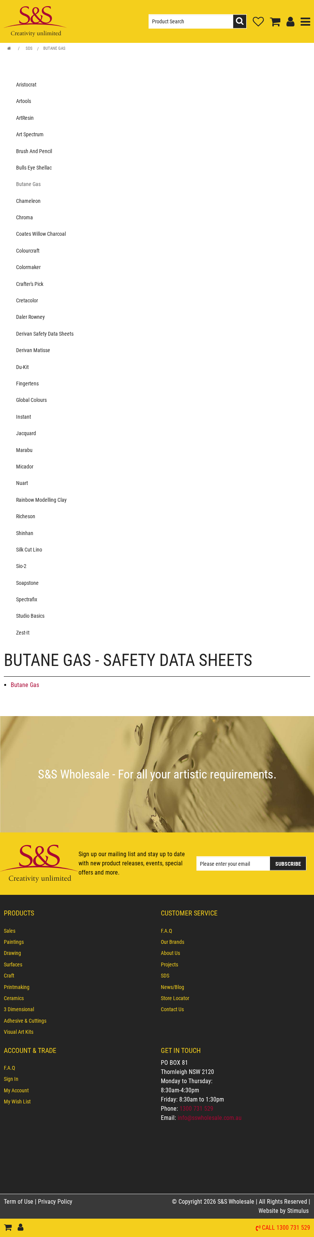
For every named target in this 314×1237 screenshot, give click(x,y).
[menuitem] (78, 931)
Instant (23, 417)
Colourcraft (27, 251)
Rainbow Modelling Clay (41, 500)
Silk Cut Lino (29, 550)
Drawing (12, 953)
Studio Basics (30, 616)
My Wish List (17, 1101)
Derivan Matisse (33, 350)
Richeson (25, 516)
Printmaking (16, 987)
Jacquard (26, 433)
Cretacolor (27, 300)
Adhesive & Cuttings (25, 1021)
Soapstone (27, 583)
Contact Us (172, 1009)
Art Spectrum (30, 134)
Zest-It (22, 633)
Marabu (24, 450)
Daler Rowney (30, 317)
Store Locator (175, 998)
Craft (9, 976)
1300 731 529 (196, 1108)
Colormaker (28, 267)
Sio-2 (21, 566)
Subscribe (288, 864)
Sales (9, 931)
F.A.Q (166, 931)
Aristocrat (26, 85)
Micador (24, 466)
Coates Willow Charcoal (41, 234)
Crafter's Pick (29, 284)
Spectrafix (26, 599)
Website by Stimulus (284, 1210)
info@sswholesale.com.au (210, 1117)
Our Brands (172, 942)
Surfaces (13, 964)
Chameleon (28, 201)
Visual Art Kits (18, 1032)
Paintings (14, 942)
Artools (23, 101)
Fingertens (27, 383)
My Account (16, 1090)
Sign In (11, 1079)
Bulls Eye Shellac (34, 168)
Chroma (24, 217)
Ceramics (14, 998)
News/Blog (172, 987)
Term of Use (19, 1201)
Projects (169, 964)
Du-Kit (22, 367)
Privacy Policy (55, 1201)
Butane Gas (54, 48)
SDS (29, 48)
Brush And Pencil (34, 151)
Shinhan (24, 533)
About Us (170, 953)
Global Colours (31, 400)
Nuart (22, 483)
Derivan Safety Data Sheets (45, 334)
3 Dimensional (19, 1009)
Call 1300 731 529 (286, 1228)
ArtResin (25, 118)
